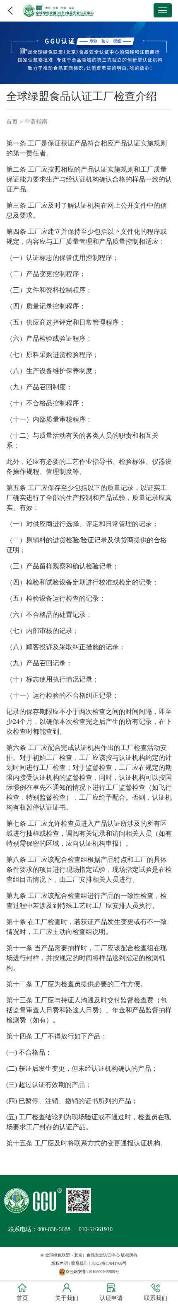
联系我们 (79, 1263)
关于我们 (66, 1298)
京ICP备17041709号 (109, 1263)
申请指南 (36, 122)
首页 (12, 122)
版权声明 (59, 1263)
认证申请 (111, 1298)
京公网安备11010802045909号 (92, 1271)
